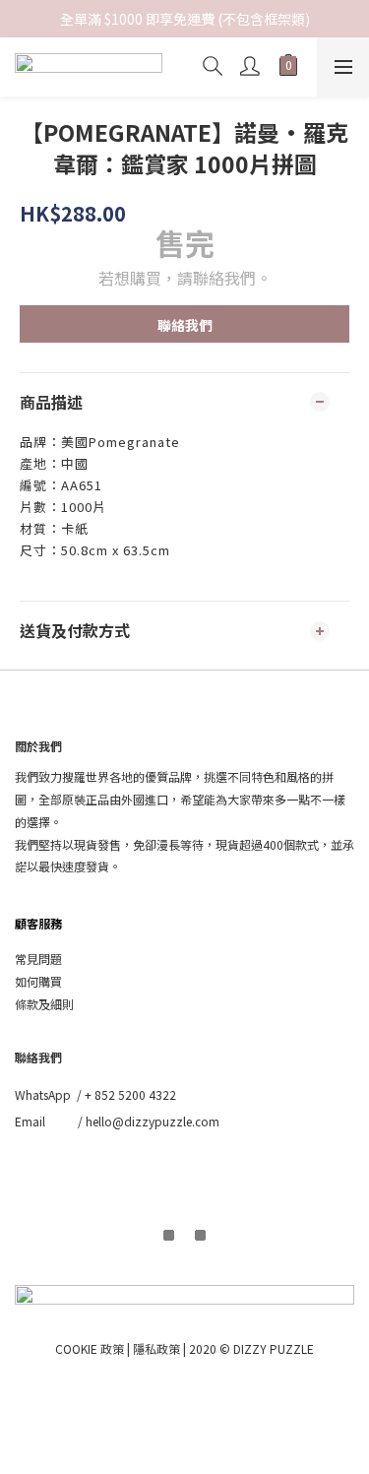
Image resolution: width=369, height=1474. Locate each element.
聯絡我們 (185, 325)
